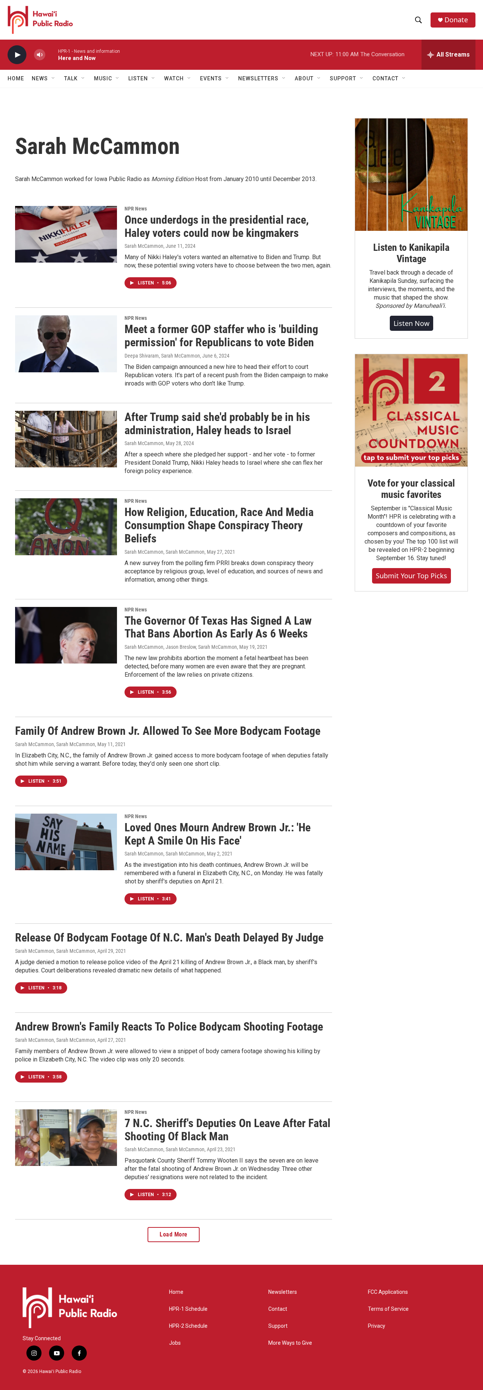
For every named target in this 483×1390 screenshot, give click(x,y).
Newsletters (282, 1292)
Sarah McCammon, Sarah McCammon (165, 552)
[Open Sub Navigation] (54, 78)
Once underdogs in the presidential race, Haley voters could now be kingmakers (217, 226)
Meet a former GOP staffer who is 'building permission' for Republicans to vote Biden (221, 336)
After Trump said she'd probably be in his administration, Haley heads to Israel (217, 423)
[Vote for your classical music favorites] (411, 410)
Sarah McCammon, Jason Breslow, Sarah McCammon (181, 647)
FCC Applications (388, 1292)
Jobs (175, 1343)
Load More (174, 1234)
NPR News (136, 209)
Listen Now (411, 323)
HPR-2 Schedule (188, 1326)
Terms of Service (388, 1309)
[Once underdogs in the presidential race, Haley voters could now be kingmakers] (66, 234)
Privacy (376, 1326)
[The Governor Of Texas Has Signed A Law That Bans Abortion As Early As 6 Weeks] (66, 635)
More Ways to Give (290, 1343)
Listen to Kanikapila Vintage (411, 253)
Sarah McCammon (144, 246)
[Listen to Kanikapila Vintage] (411, 174)
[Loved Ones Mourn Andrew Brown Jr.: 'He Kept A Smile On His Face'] (66, 842)
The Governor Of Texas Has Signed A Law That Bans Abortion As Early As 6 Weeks (218, 627)
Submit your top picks (411, 575)
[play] (17, 55)
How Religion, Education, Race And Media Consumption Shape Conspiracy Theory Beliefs (219, 525)
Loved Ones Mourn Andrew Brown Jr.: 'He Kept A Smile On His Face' (218, 834)
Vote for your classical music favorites (411, 489)
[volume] (39, 54)
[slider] (52, 54)
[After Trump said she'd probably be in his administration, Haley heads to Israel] (66, 439)
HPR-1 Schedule (188, 1309)
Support (278, 1326)
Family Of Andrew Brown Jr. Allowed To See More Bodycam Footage (167, 730)
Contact (277, 1309)
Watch (174, 78)
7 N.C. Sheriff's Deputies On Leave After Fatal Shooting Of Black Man (228, 1130)
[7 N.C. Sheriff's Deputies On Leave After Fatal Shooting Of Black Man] (66, 1137)
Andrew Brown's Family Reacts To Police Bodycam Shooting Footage (169, 1026)
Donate (456, 20)
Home (16, 78)
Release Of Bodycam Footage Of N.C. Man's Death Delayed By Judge (169, 937)
